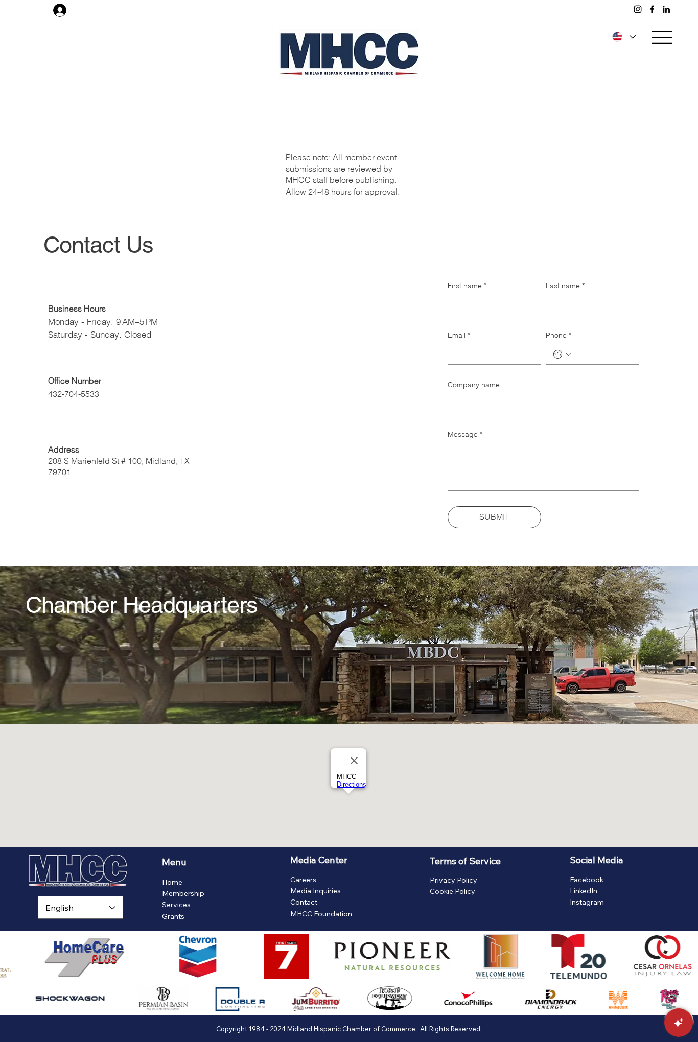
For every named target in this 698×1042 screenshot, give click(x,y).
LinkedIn (583, 890)
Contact (303, 902)
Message (465, 434)
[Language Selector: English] (622, 36)
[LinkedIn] (666, 9)
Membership (183, 893)
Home (172, 882)
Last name (565, 285)
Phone (558, 335)
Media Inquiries (315, 890)
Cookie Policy (452, 891)
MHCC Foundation (321, 913)
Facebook (586, 879)
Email (459, 335)
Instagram (587, 902)
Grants (173, 916)
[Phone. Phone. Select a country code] (562, 354)
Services (176, 904)
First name (467, 285)
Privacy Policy (453, 880)
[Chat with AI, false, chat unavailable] (678, 1022)
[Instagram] (638, 9)
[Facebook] (652, 9)
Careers (303, 879)
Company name (474, 384)
